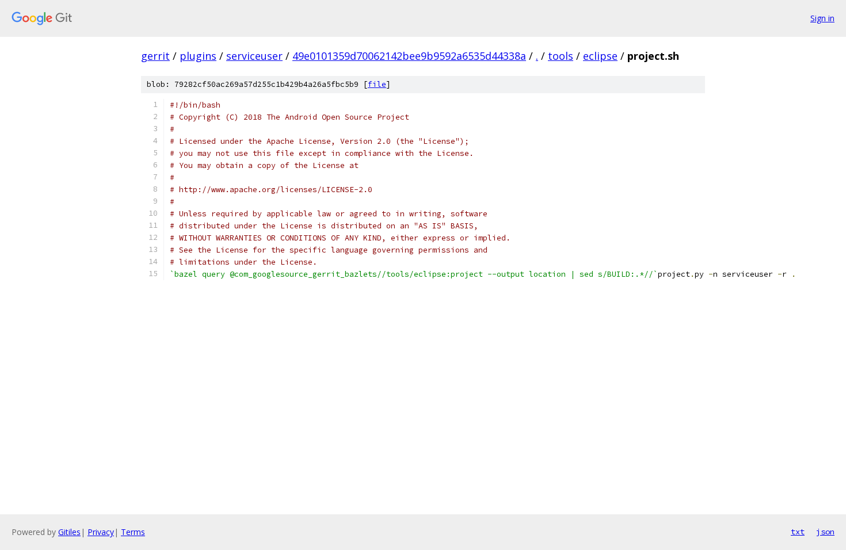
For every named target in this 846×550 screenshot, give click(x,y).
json (825, 531)
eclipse (600, 56)
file (377, 84)
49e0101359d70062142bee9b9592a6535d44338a (409, 56)
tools (560, 56)
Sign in (822, 18)
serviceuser (254, 56)
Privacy (100, 531)
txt (798, 531)
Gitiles (69, 531)
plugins (198, 56)
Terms (133, 531)
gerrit (155, 56)
